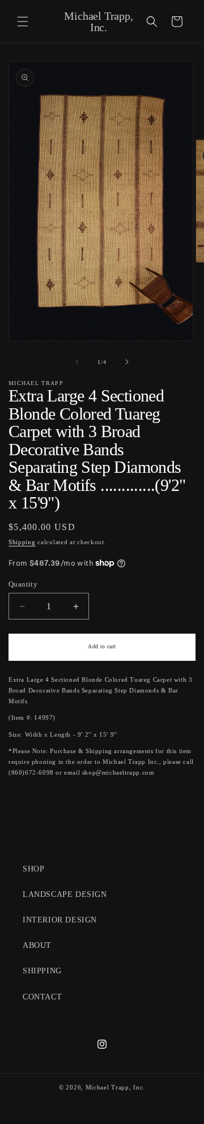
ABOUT (37, 945)
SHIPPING (42, 971)
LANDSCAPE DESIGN (65, 894)
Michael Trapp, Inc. (115, 1087)
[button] (22, 21)
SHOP (33, 869)
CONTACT (42, 997)
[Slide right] (126, 361)
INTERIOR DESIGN (60, 920)
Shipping (22, 542)
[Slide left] (77, 361)
